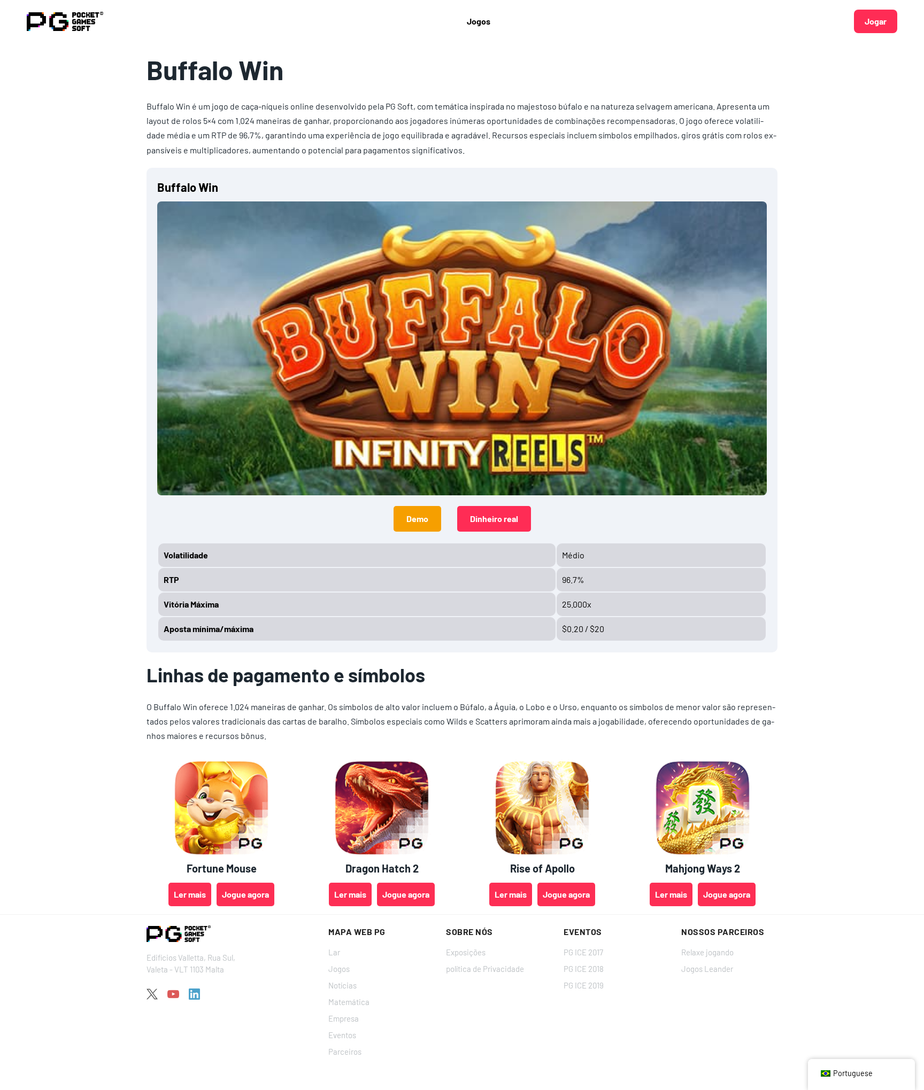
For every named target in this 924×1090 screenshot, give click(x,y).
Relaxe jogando (707, 952)
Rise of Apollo (542, 868)
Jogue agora (245, 894)
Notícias (342, 985)
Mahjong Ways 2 (702, 868)
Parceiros (344, 1051)
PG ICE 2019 (584, 985)
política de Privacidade (485, 969)
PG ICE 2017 (583, 952)
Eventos (342, 1035)
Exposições (466, 952)
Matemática (348, 1002)
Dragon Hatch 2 (382, 868)
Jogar (876, 21)
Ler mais (190, 894)
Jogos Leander (707, 969)
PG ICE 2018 (584, 969)
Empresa (343, 1018)
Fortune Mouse (222, 868)
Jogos (339, 969)
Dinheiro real (494, 518)
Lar (334, 952)
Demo (417, 518)
